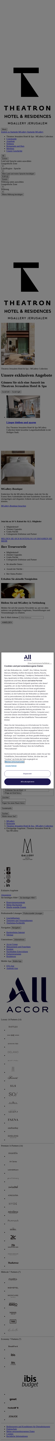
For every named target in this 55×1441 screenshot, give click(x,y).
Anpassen (27, 774)
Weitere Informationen (14, 762)
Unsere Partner (11, 766)
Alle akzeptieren (27, 782)
